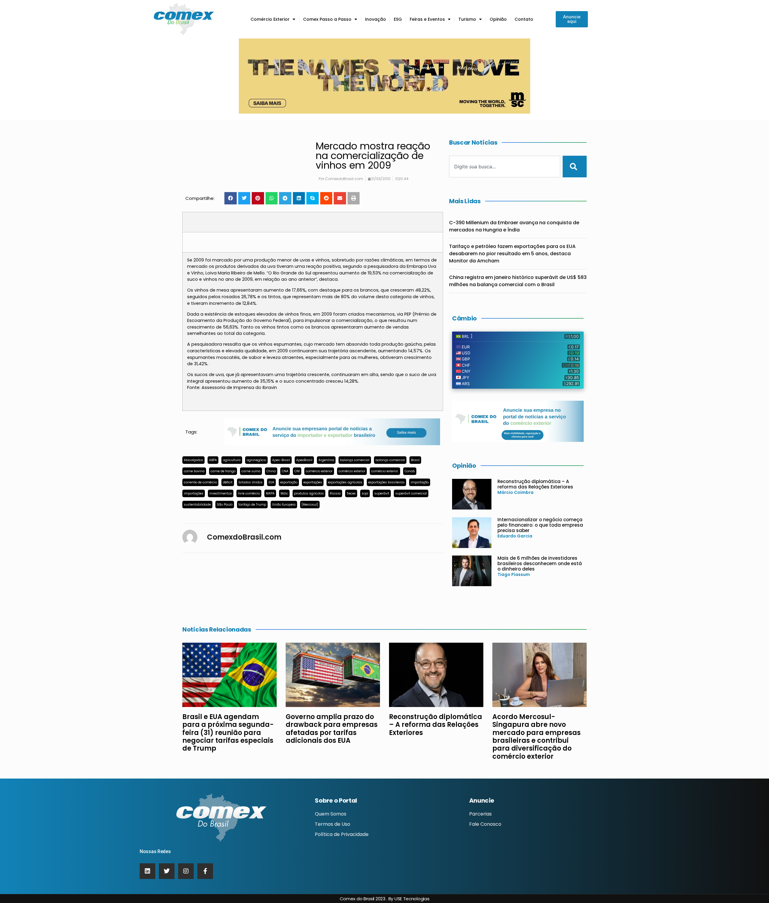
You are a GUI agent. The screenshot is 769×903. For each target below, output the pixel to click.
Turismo (467, 19)
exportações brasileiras (386, 482)
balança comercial (354, 460)
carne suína (251, 471)
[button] (230, 198)
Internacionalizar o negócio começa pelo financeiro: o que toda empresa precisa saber (540, 525)
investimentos (220, 493)
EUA (271, 482)
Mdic (284, 493)
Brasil (415, 460)
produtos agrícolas (309, 493)
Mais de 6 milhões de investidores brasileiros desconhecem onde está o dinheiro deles (539, 563)
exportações (312, 482)
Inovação (375, 19)
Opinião (498, 19)
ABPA (213, 460)
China (271, 471)
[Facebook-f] (205, 871)
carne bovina (194, 471)
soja (365, 493)
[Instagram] (186, 871)
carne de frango (223, 471)
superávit (381, 493)
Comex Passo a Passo (327, 19)
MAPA (270, 493)
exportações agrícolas (345, 482)
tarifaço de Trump (252, 504)
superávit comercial (411, 493)
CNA (285, 471)
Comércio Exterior (270, 19)
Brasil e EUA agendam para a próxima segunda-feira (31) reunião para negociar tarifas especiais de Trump (228, 732)
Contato (524, 19)
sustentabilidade (197, 504)
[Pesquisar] (575, 166)
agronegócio (256, 460)
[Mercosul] (310, 504)
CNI (297, 471)
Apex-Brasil (281, 460)
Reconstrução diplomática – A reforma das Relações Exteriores (535, 484)
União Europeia (284, 504)
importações (193, 493)
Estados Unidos (251, 482)
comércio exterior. (385, 471)
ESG (398, 19)
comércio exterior (319, 471)
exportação (288, 482)
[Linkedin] (147, 871)
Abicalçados (193, 460)
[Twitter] (167, 871)
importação (420, 482)
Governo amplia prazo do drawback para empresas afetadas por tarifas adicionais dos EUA (332, 728)
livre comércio (249, 493)
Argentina (326, 460)
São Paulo (225, 504)
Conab (410, 471)
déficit (228, 482)
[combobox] (504, 166)
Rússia (335, 493)
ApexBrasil (304, 460)
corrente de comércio (200, 482)
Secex (351, 493)
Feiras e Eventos (427, 19)
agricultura (232, 460)
